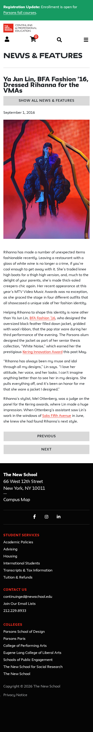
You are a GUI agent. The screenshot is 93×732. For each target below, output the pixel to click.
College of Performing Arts (25, 646)
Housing (10, 556)
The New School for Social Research (33, 667)
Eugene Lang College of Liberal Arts (32, 653)
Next (46, 449)
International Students (21, 563)
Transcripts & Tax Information (27, 570)
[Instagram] (46, 516)
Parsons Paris (14, 638)
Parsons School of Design (24, 631)
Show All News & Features (46, 100)
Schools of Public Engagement (28, 660)
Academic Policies (18, 542)
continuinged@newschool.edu (27, 596)
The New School (16, 674)
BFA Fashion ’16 (42, 318)
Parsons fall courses (19, 13)
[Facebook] (34, 516)
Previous (46, 436)
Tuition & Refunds (18, 577)
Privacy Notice (15, 695)
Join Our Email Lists (19, 604)
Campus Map (16, 500)
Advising (10, 549)
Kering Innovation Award (43, 352)
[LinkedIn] (58, 516)
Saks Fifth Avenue (56, 416)
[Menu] (86, 39)
